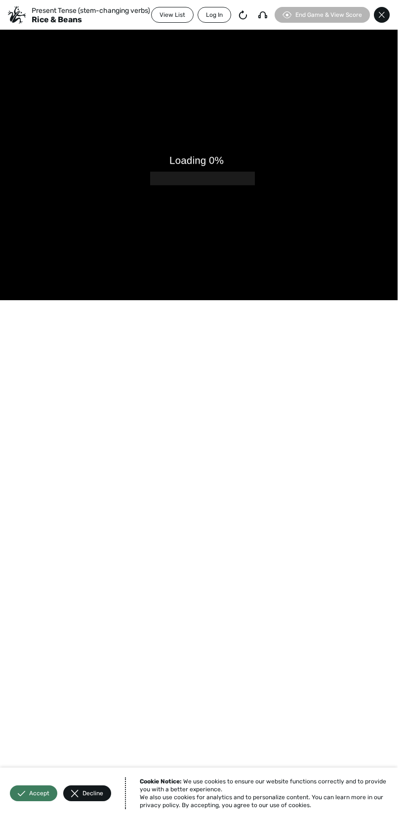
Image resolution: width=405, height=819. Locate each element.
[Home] (17, 15)
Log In (214, 14)
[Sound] (263, 15)
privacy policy (159, 805)
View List (172, 14)
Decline (92, 793)
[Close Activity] (382, 15)
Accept (39, 793)
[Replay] (243, 15)
